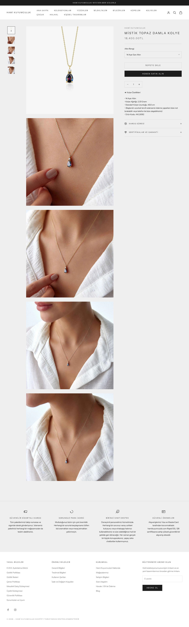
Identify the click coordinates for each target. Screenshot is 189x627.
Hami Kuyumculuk (135, 28)
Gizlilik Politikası (13, 572)
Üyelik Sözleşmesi (14, 591)
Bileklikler (101, 10)
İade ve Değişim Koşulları (62, 581)
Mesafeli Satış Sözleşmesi (18, 586)
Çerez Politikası (13, 581)
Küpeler (136, 10)
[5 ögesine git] (11, 70)
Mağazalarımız (102, 572)
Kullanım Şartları (59, 577)
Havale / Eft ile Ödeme (105, 586)
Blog (98, 591)
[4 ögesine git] (11, 60)
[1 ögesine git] (11, 30)
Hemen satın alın (153, 73)
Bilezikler (119, 10)
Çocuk (40, 15)
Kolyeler (151, 10)
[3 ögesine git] (11, 50)
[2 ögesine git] (11, 40)
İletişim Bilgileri (102, 577)
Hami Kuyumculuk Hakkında (108, 568)
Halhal (54, 15)
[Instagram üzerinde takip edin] (15, 609)
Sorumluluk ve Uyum (16, 600)
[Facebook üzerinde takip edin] (8, 609)
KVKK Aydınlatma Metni (17, 568)
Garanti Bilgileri (58, 568)
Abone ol (152, 588)
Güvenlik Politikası (14, 595)
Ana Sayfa (43, 10)
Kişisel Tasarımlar (75, 15)
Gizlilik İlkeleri (12, 577)
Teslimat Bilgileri (59, 572)
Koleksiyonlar (62, 10)
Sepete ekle (153, 65)
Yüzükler (82, 10)
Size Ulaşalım (102, 581)
